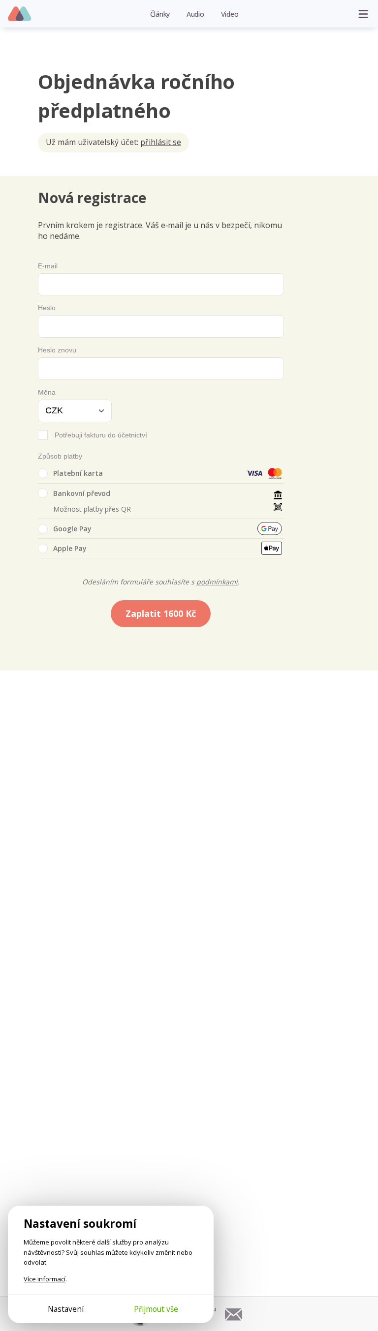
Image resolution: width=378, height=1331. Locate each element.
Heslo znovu (57, 350)
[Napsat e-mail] (234, 1314)
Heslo (47, 308)
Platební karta (78, 473)
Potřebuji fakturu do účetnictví (101, 435)
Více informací (44, 1278)
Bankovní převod (81, 493)
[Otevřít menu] (363, 14)
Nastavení (66, 1308)
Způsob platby (60, 456)
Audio (195, 14)
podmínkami (217, 581)
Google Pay (72, 528)
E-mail (48, 266)
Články (160, 14)
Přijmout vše (156, 1308)
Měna (47, 392)
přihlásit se (160, 142)
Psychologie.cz (20, 14)
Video (230, 14)
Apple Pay (70, 548)
